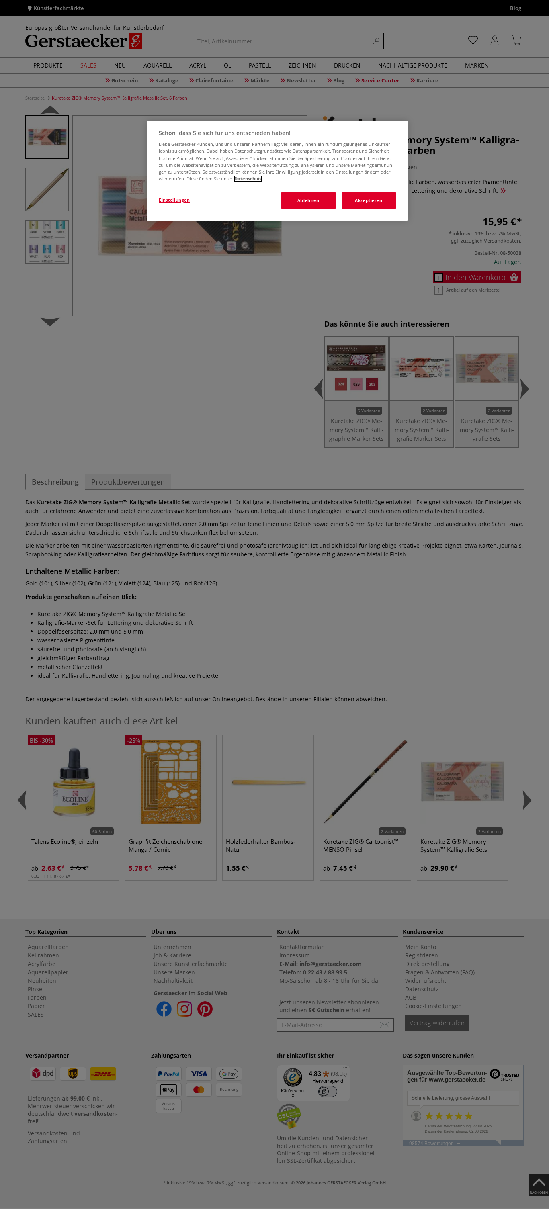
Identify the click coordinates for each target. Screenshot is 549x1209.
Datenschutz (248, 179)
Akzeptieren (368, 200)
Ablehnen (308, 200)
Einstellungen (174, 200)
